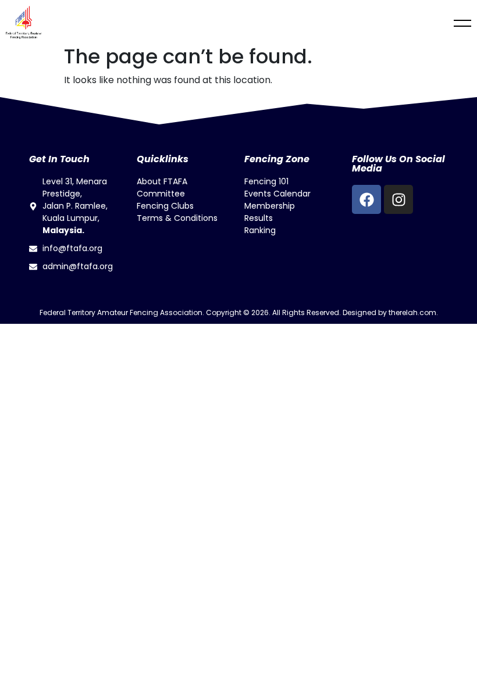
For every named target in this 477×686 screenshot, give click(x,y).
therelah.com (412, 312)
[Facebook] (366, 199)
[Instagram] (398, 199)
